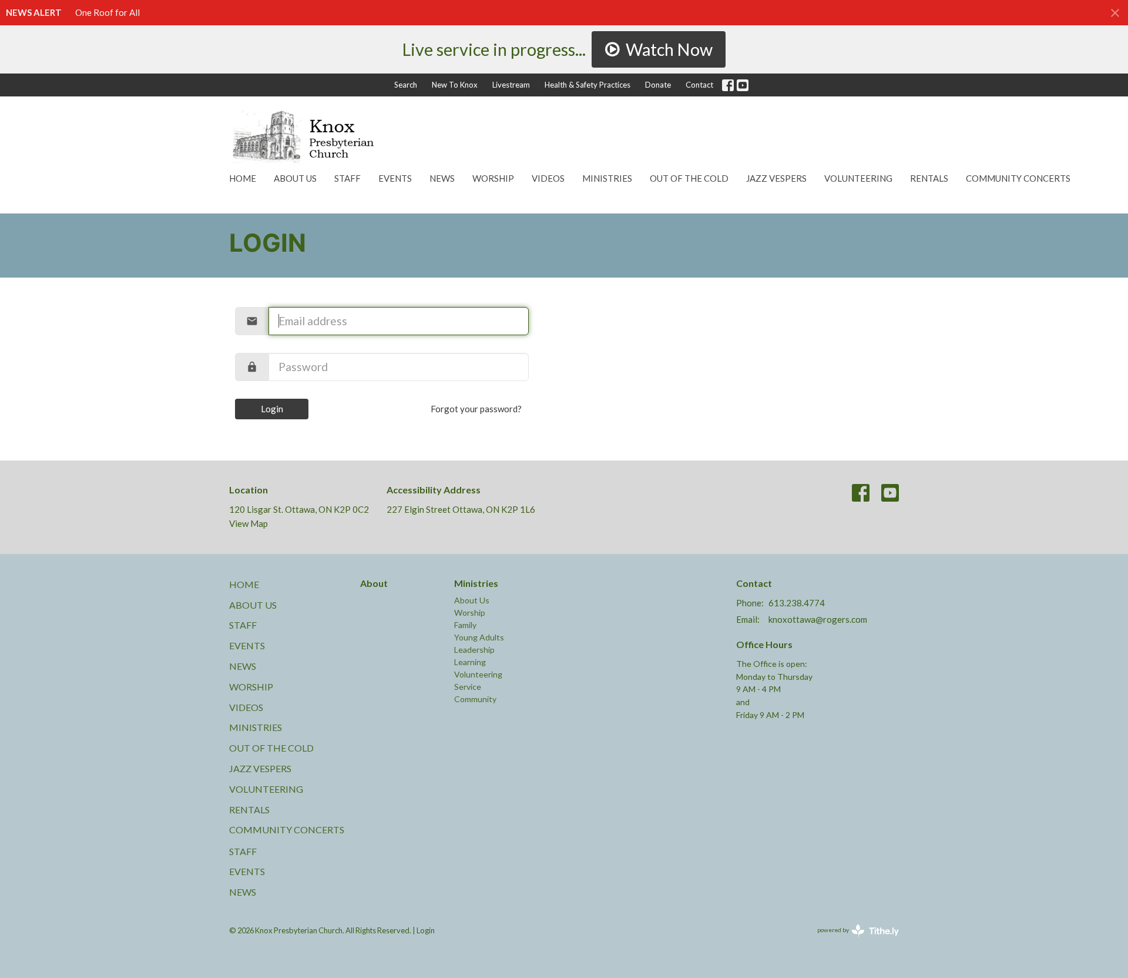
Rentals (929, 178)
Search (405, 84)
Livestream (511, 84)
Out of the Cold (689, 178)
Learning (470, 662)
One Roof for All (107, 12)
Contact (699, 84)
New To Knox (455, 84)
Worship (493, 178)
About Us (295, 178)
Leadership (474, 650)
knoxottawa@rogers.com (817, 619)
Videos (548, 178)
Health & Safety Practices (587, 84)
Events (395, 178)
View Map (248, 523)
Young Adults (479, 637)
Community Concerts (1018, 178)
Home (242, 178)
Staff (347, 178)
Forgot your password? (476, 408)
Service (467, 687)
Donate (658, 84)
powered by (852, 940)
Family (465, 625)
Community (475, 699)
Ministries (607, 178)
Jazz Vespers (776, 178)
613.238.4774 (796, 603)
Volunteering (858, 178)
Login (272, 408)
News (442, 178)
